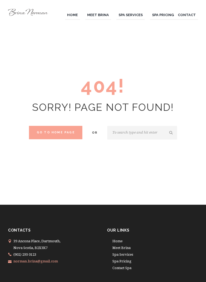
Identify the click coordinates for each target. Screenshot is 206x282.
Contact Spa (121, 268)
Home (117, 241)
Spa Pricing (121, 261)
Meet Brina (121, 248)
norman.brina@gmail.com (35, 261)
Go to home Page (56, 132)
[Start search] (172, 132)
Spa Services (122, 254)
